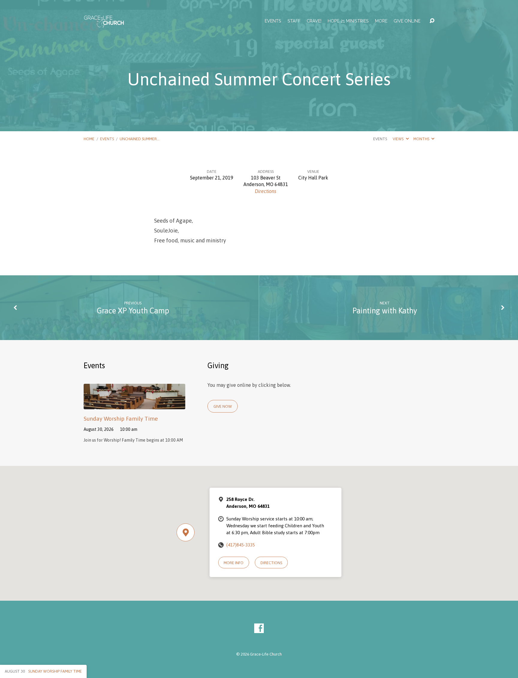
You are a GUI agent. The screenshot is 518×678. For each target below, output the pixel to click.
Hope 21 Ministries (348, 21)
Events (273, 21)
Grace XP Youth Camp (133, 310)
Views (398, 139)
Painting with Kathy (385, 310)
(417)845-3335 (240, 544)
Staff (293, 21)
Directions (265, 191)
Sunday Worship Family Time (121, 418)
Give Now (222, 406)
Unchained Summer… (139, 139)
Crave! (314, 21)
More (381, 21)
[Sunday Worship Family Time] (134, 404)
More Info (233, 563)
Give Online (407, 21)
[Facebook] (259, 628)
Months (421, 139)
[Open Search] (432, 21)
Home (89, 139)
